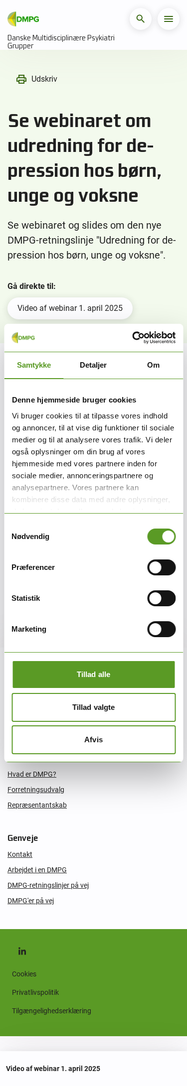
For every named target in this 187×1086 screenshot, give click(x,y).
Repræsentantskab (37, 805)
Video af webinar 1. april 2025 (70, 308)
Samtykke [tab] (34, 365)
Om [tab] (153, 365)
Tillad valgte (93, 707)
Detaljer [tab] (93, 365)
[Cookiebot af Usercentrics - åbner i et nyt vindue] (133, 337)
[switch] (161, 567)
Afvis (93, 739)
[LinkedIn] (22, 951)
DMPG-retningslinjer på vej (48, 885)
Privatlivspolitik (35, 992)
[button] (140, 18)
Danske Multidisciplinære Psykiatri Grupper (61, 42)
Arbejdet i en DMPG (37, 870)
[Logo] (23, 19)
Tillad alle (93, 674)
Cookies (24, 974)
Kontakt (19, 854)
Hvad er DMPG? (31, 774)
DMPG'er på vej (30, 901)
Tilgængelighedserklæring (51, 1011)
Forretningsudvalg (35, 790)
